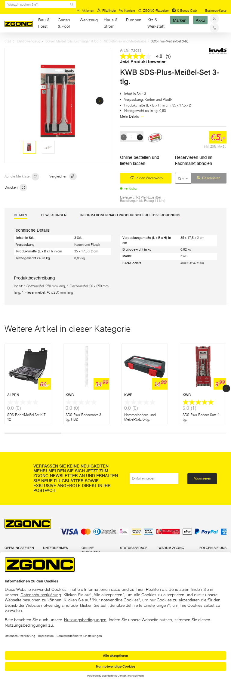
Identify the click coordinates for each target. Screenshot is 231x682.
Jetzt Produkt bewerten (143, 62)
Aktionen (88, 11)
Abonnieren (202, 478)
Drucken (11, 187)
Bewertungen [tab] (53, 215)
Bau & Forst (44, 23)
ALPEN (13, 395)
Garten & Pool (64, 23)
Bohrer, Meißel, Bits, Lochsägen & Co (71, 41)
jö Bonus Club (187, 11)
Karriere (129, 11)
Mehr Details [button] (130, 116)
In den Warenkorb (149, 178)
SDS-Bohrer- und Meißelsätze (125, 41)
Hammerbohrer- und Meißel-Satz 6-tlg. (140, 416)
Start (8, 41)
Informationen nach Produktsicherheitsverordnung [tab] (130, 215)
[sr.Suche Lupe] (71, 4)
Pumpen (133, 19)
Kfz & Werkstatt (156, 23)
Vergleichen (58, 176)
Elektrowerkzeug (28, 41)
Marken (179, 19)
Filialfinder (109, 11)
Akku (200, 19)
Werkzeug (89, 19)
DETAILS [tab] (20, 215)
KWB (70, 395)
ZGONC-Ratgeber (156, 11)
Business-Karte (215, 11)
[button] (99, 101)
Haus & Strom (111, 23)
